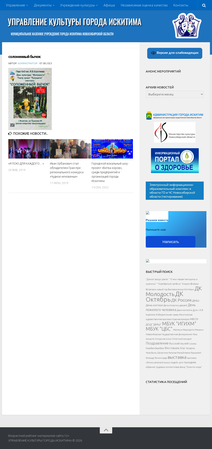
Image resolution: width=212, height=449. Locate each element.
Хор (182, 348)
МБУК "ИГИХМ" (179, 323)
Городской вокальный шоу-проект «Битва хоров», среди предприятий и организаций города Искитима (110, 172)
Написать (171, 242)
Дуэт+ (196, 310)
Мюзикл (199, 330)
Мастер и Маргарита (183, 330)
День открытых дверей (175, 305)
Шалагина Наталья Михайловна (173, 352)
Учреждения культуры (77, 5)
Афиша (109, 5)
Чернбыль (151, 352)
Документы (43, 5)
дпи (181, 362)
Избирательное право (167, 314)
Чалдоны (190, 348)
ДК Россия (181, 299)
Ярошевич (196, 352)
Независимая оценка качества (144, 5)
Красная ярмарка (180, 319)
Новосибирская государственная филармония (169, 334)
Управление (15, 5)
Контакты (180, 5)
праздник (190, 362)
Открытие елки (163, 339)
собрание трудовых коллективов (162, 367)
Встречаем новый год (156, 289)
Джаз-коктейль (184, 310)
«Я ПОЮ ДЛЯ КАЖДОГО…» (26, 163)
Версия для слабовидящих (177, 52)
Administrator (27, 63)
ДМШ (195, 300)
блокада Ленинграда (156, 358)
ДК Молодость (174, 291)
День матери (154, 305)
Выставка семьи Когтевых (181, 289)
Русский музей (179, 343)
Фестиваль (171, 348)
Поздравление (157, 343)
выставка (177, 357)
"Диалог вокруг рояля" (157, 279)
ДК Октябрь (164, 296)
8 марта (186, 284)
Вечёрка (194, 284)
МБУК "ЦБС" (159, 328)
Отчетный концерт (182, 339)
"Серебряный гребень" (169, 284)
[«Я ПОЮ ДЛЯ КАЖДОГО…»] (29, 149)
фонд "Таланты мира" (191, 367)
